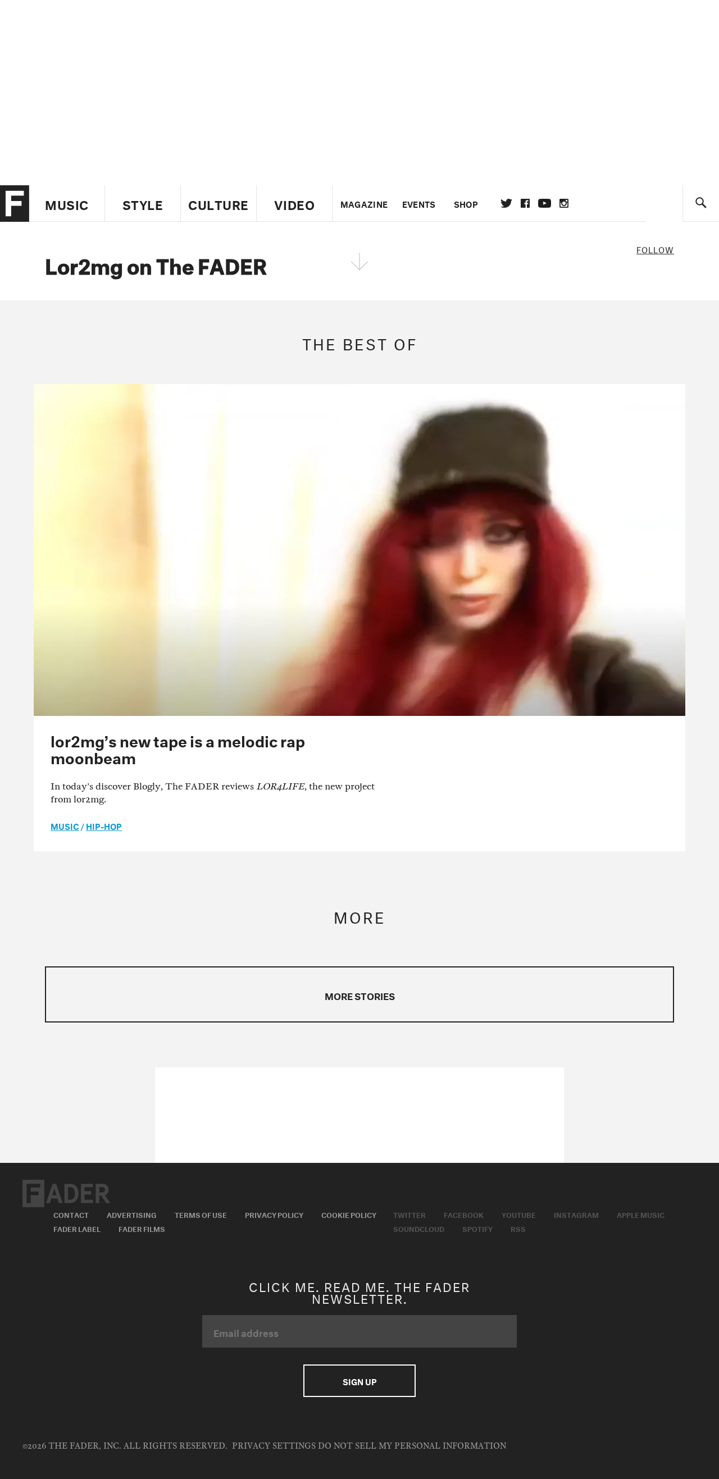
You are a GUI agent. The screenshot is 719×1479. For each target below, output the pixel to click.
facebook (525, 203)
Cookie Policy (348, 1214)
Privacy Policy (274, 1214)
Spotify (477, 1228)
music (65, 825)
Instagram (576, 1214)
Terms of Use (201, 1214)
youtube (544, 203)
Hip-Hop (104, 825)
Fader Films (142, 1228)
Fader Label (77, 1228)
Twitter (506, 203)
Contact (71, 1214)
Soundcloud (418, 1228)
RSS (518, 1228)
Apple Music (641, 1214)
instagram (563, 203)
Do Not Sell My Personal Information (412, 1446)
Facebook (464, 1214)
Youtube (519, 1214)
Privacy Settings (274, 1446)
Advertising (132, 1214)
